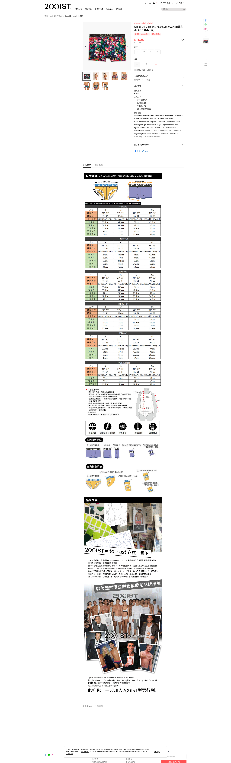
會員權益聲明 (130, 762)
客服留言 (129, 759)
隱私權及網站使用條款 (99, 762)
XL (158, 52)
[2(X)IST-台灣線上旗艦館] (58, 6)
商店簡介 (95, 759)
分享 (138, 151)
